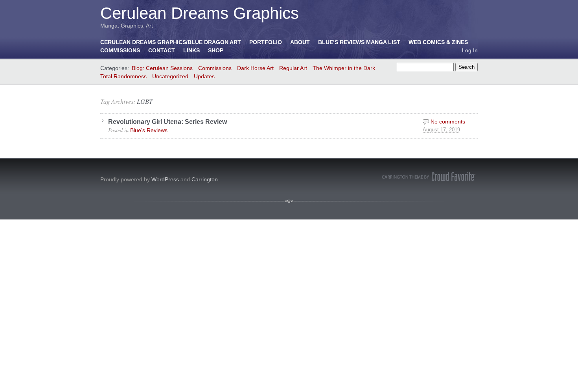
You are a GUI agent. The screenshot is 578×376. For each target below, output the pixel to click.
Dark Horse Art (255, 68)
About (300, 42)
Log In (470, 50)
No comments (448, 121)
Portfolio (265, 42)
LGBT (145, 101)
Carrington (204, 179)
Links (191, 50)
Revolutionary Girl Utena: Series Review (167, 121)
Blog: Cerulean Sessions (162, 68)
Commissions (120, 50)
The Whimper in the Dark (344, 68)
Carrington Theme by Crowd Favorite (428, 176)
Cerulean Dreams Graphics (199, 13)
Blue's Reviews (149, 130)
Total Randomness (123, 76)
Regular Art (293, 68)
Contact (161, 50)
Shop (215, 50)
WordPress (165, 179)
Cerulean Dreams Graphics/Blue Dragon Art (170, 42)
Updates (204, 76)
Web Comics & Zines (438, 42)
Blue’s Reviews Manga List (359, 42)
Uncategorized (170, 76)
